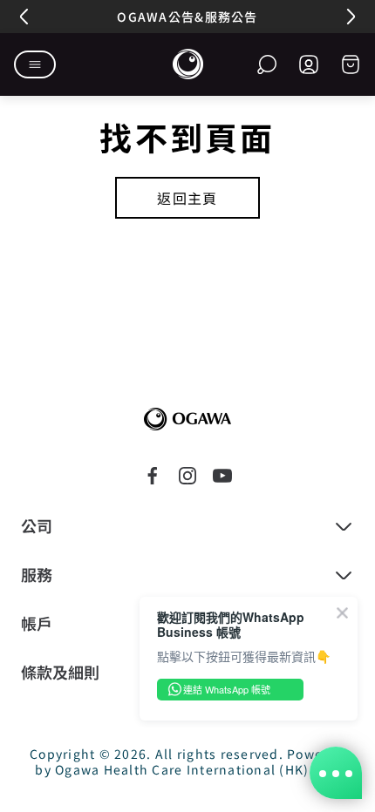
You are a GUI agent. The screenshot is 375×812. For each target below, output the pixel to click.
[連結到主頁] (187, 419)
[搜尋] (267, 64)
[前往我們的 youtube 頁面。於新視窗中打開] (222, 475)
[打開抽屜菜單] (35, 64)
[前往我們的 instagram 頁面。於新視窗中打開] (187, 475)
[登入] (309, 64)
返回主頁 (187, 197)
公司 (36, 526)
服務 (36, 575)
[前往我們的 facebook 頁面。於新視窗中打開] (152, 475)
